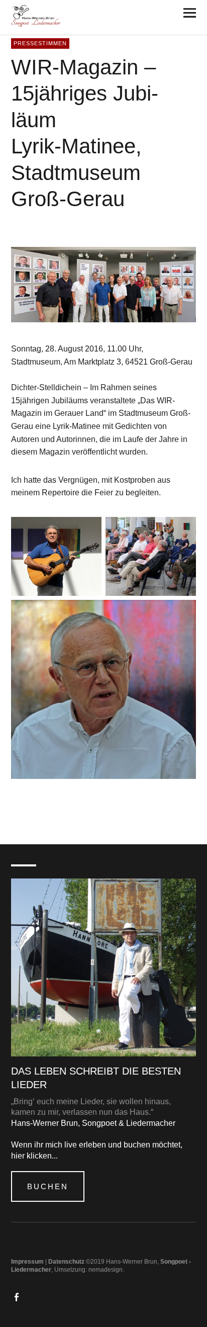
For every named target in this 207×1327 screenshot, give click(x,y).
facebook (17, 1296)
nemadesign (105, 1269)
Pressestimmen (40, 43)
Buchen (47, 1186)
